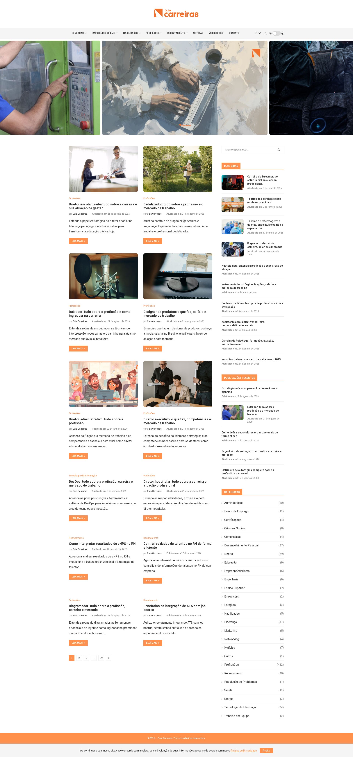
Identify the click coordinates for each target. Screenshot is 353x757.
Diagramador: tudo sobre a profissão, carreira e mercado (97, 608)
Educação (78, 33)
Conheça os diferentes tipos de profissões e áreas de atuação (252, 305)
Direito (254, 554)
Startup (254, 699)
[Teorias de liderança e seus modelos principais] (233, 204)
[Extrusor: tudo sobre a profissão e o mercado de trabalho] (233, 412)
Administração (254, 503)
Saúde (254, 690)
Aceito (266, 750)
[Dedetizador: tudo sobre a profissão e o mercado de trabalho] (177, 169)
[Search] (265, 33)
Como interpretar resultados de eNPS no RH (102, 544)
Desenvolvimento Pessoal (254, 545)
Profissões (152, 33)
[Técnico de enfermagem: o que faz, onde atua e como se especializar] (233, 226)
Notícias (198, 33)
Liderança (254, 622)
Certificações (254, 520)
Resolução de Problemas (254, 682)
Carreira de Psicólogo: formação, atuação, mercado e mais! (248, 342)
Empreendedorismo (103, 33)
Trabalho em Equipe (254, 716)
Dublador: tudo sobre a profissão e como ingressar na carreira (100, 313)
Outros (254, 656)
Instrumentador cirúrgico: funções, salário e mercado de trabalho (249, 286)
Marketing (254, 630)
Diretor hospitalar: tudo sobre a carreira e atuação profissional (174, 483)
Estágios (254, 605)
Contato (234, 33)
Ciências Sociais (254, 528)
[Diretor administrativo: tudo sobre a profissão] (103, 384)
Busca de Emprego (254, 511)
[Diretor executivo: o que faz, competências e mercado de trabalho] (177, 384)
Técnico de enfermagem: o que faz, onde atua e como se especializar (265, 225)
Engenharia (254, 579)
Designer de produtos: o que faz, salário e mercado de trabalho (174, 313)
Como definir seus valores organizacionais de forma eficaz (176, 87)
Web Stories (216, 33)
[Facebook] (256, 33)
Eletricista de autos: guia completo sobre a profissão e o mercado (248, 472)
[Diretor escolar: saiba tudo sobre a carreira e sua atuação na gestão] (103, 169)
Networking (254, 639)
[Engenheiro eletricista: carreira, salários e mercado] (233, 249)
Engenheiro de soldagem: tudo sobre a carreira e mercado (251, 453)
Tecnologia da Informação (254, 707)
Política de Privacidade (244, 750)
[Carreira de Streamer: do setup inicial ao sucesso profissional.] (233, 182)
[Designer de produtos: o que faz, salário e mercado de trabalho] (177, 276)
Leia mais (77, 241)
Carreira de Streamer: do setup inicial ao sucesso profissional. (262, 180)
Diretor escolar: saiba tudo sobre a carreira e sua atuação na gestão (103, 206)
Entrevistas (254, 596)
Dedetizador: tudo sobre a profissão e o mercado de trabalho (173, 206)
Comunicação (254, 537)
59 (101, 657)
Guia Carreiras (80, 214)
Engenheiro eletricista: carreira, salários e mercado (264, 245)
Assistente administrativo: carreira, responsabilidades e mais (243, 323)
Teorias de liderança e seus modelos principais (264, 200)
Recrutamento (176, 33)
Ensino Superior (254, 588)
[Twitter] (259, 33)
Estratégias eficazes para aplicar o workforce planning (249, 390)
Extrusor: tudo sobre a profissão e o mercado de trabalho (263, 411)
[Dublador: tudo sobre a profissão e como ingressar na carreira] (103, 276)
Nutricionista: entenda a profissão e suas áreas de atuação (252, 267)
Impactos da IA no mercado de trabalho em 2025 (251, 359)
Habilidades (130, 33)
